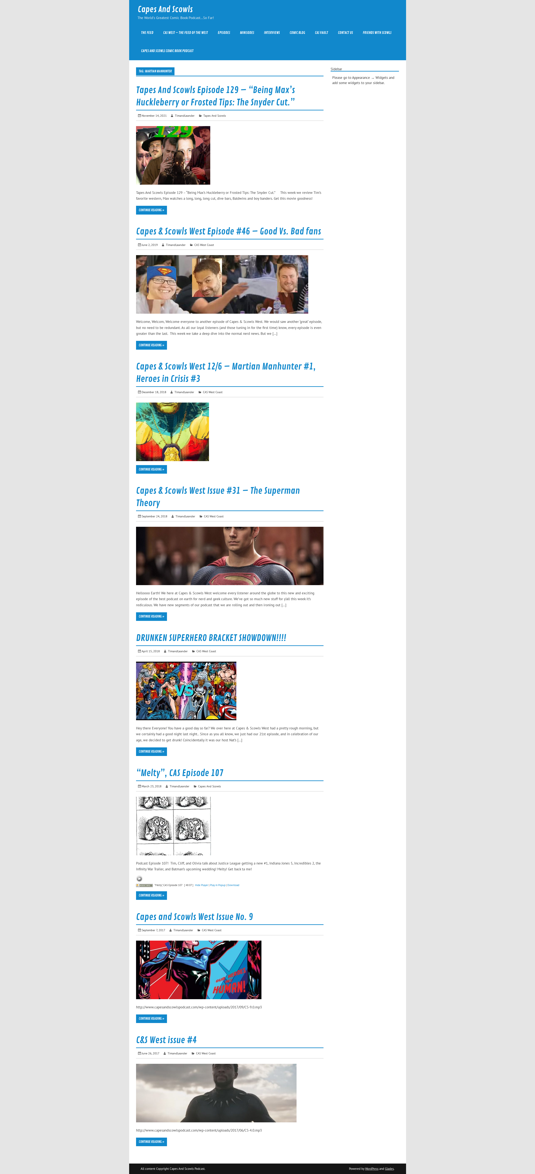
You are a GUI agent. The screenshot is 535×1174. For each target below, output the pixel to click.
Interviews (272, 33)
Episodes (224, 33)
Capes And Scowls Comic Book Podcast (167, 51)
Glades (389, 1169)
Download (233, 885)
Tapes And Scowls (214, 116)
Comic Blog (297, 33)
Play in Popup (217, 885)
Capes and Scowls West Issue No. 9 (194, 917)
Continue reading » (151, 210)
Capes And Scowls (165, 9)
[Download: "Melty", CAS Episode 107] (144, 885)
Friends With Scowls (377, 33)
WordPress (371, 1169)
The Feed (147, 33)
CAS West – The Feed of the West (185, 33)
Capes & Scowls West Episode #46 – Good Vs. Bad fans (228, 231)
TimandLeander (185, 116)
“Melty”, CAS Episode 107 (179, 773)
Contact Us (345, 33)
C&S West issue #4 (166, 1040)
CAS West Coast (204, 245)
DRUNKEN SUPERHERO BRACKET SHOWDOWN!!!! (211, 638)
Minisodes (247, 33)
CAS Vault (321, 33)
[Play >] (139, 878)
